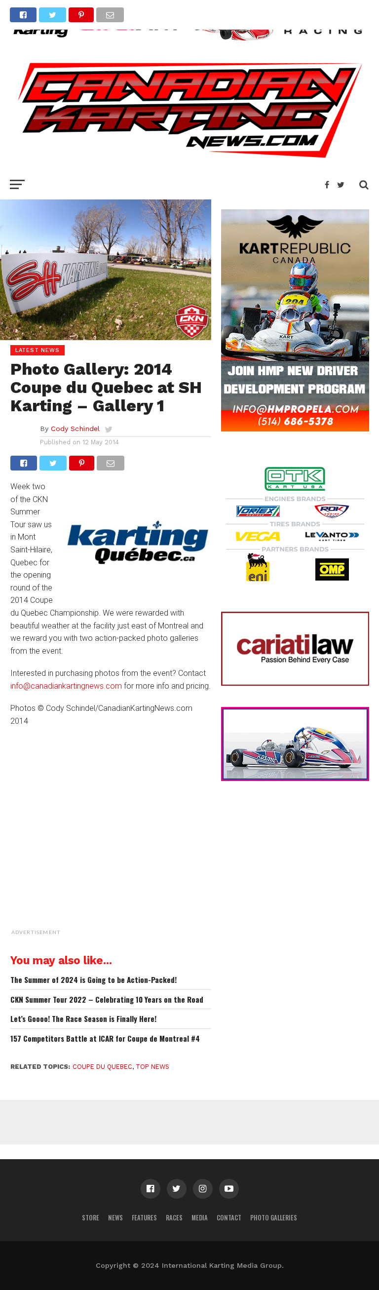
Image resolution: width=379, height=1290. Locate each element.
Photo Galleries (273, 1217)
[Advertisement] (136, 877)
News (115, 1217)
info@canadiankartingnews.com (66, 686)
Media (199, 1217)
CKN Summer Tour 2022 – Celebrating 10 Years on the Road (106, 999)
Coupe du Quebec (102, 1066)
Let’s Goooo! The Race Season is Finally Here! (83, 1018)
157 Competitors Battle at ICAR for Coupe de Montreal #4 (105, 1038)
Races (174, 1217)
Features (144, 1217)
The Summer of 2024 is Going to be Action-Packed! (93, 979)
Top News (152, 1066)
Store (90, 1217)
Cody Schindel (75, 428)
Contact (229, 1217)
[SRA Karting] (189, 41)
